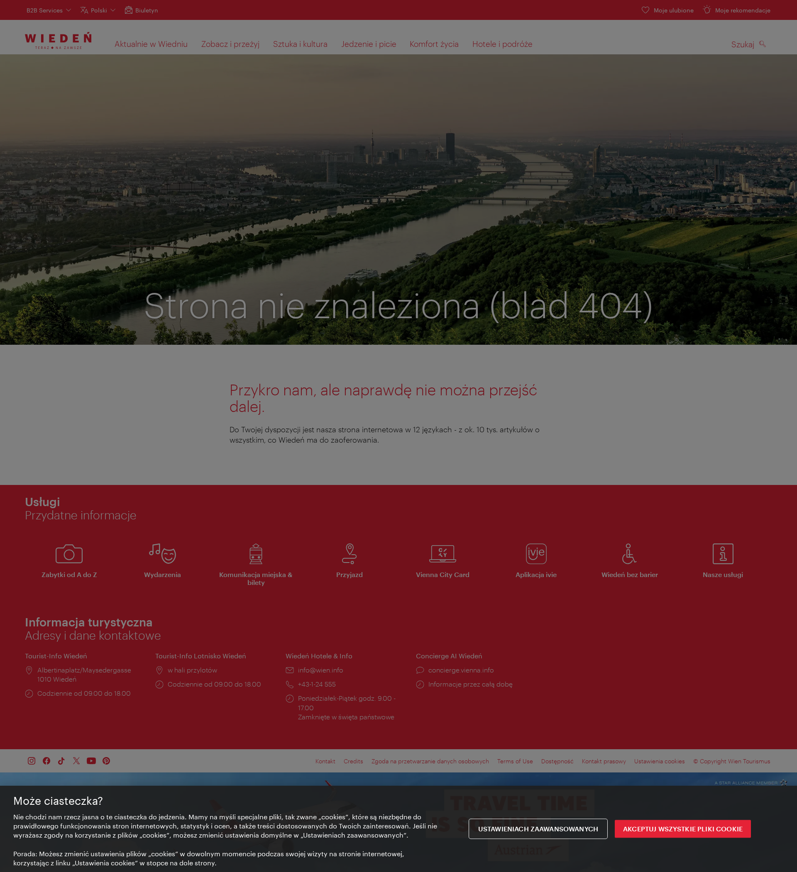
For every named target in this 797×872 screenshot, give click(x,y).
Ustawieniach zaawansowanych (538, 829)
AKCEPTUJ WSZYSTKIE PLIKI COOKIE (683, 829)
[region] (398, 829)
